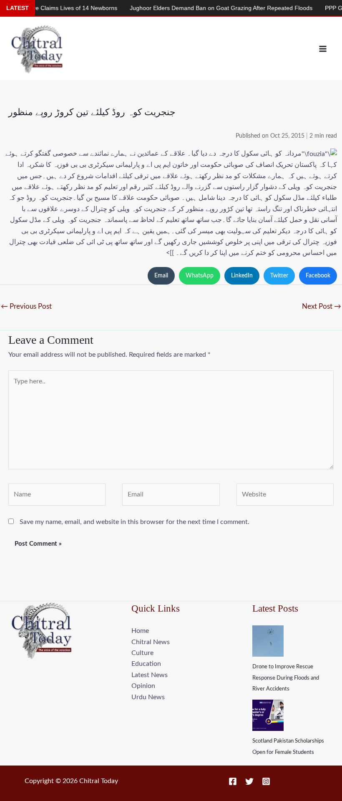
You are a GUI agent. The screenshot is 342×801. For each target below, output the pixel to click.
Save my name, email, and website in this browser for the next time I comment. (134, 522)
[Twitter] (249, 781)
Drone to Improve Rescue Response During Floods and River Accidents (285, 678)
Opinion (143, 686)
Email (161, 276)
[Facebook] (233, 781)
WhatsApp (200, 276)
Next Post (321, 306)
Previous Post (26, 306)
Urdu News (148, 697)
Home (140, 630)
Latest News (149, 675)
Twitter (279, 276)
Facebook (318, 276)
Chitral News (150, 642)
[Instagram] (266, 781)
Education (146, 663)
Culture (142, 653)
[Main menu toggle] (323, 49)
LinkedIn (242, 276)
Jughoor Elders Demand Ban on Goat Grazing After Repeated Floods (208, 8)
